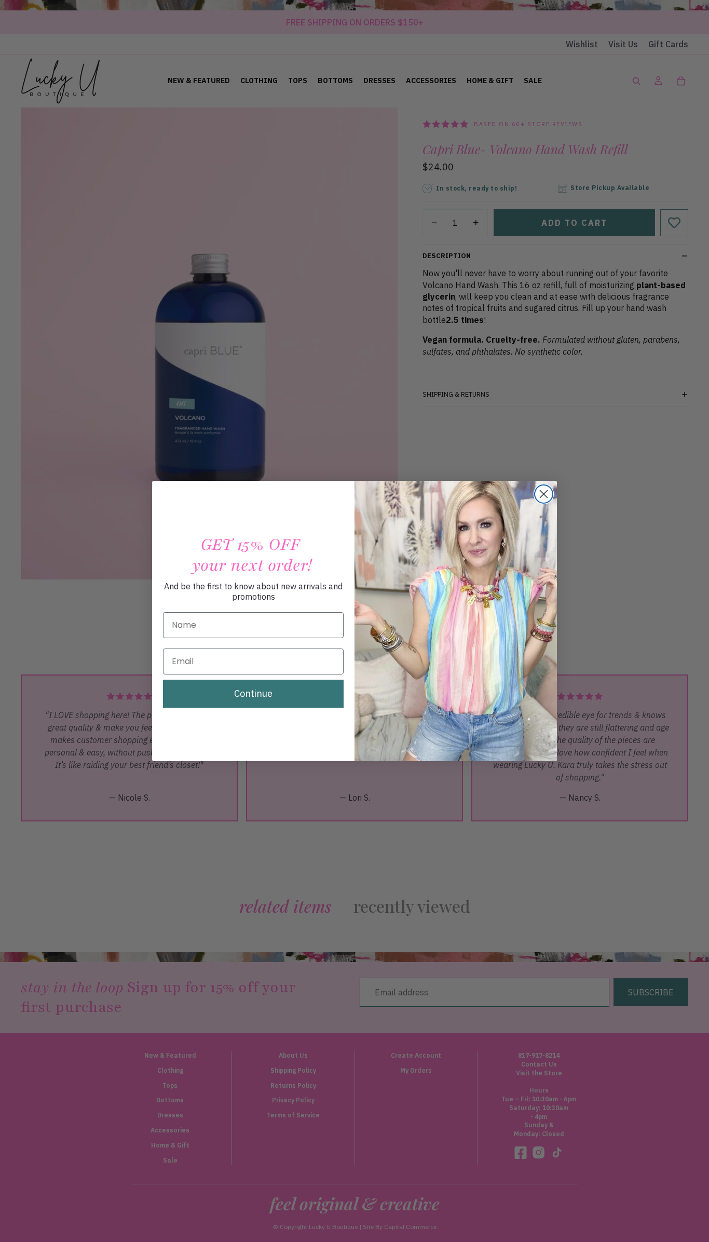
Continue (253, 693)
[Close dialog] (544, 494)
